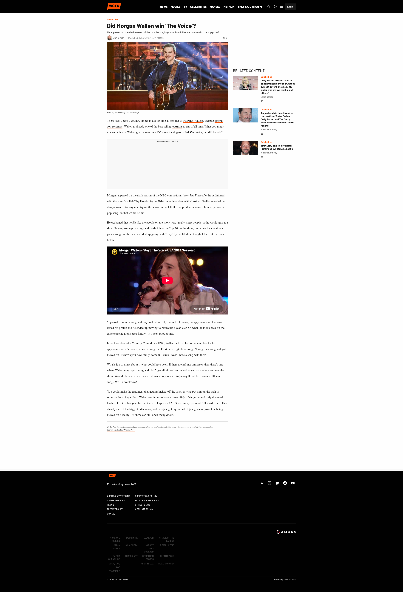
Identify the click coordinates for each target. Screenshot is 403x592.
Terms (110, 505)
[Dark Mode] (275, 6)
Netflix (229, 6)
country (177, 126)
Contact (111, 513)
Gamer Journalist (113, 558)
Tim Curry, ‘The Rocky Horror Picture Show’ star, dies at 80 (277, 147)
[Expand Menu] (281, 6)
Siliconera (131, 545)
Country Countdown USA (148, 343)
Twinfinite (132, 537)
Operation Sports (148, 558)
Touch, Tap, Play (113, 565)
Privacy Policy (115, 509)
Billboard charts (211, 403)
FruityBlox (147, 563)
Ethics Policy (142, 505)
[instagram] (269, 483)
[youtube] (292, 483)
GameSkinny (131, 556)
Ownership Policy (117, 500)
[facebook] (285, 483)
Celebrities (198, 6)
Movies (175, 6)
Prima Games (116, 547)
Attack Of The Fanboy (166, 539)
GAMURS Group (290, 579)
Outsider (195, 201)
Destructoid (167, 545)
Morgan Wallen (193, 120)
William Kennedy (269, 129)
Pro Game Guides (115, 539)
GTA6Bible (114, 571)
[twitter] (277, 483)
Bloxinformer (166, 563)
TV (185, 6)
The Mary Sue (167, 556)
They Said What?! (250, 6)
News (164, 6)
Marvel (215, 6)
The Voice (196, 132)
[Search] (269, 6)
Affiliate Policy (144, 509)
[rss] (262, 483)
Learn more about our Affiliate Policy (121, 430)
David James (267, 97)
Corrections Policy (146, 496)
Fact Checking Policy (147, 500)
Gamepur (149, 537)
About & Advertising (118, 496)
